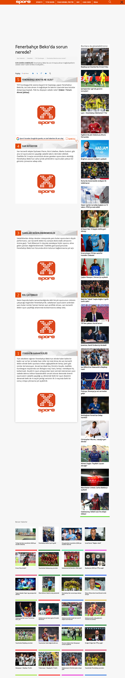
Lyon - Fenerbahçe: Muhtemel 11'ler (94, 113)
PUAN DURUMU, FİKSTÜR (65, 2)
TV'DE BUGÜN (49, 2)
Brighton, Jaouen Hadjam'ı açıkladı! (93, 159)
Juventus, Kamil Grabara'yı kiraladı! (93, 345)
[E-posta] (46, 73)
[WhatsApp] (41, 73)
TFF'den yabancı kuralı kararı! (91, 323)
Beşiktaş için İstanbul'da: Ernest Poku (94, 67)
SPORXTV (39, 2)
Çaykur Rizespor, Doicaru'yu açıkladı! (94, 277)
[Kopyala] (50, 73)
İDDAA (96, 2)
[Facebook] (33, 73)
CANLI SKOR (87, 2)
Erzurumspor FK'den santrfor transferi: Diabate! (92, 254)
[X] (37, 73)
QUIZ (78, 2)
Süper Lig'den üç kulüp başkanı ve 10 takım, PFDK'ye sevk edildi (94, 206)
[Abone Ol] (25, 73)
